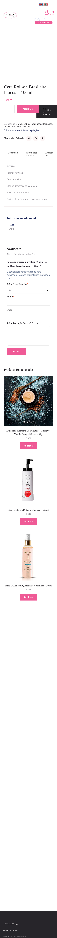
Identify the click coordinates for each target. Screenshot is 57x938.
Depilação (36, 123)
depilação (34, 130)
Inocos (7, 126)
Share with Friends (14, 138)
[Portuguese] (46, 4)
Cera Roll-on (21, 130)
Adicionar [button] (28, 445)
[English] (40, 4)
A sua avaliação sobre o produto (24, 323)
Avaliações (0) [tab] (50, 154)
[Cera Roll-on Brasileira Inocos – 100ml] (29, 138)
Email (10, 309)
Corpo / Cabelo (23, 123)
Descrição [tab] (13, 152)
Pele (14, 126)
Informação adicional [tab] (31, 154)
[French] (43, 4)
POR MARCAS (23, 126)
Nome (10, 296)
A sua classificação (17, 284)
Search (43, 23)
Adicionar (28, 109)
